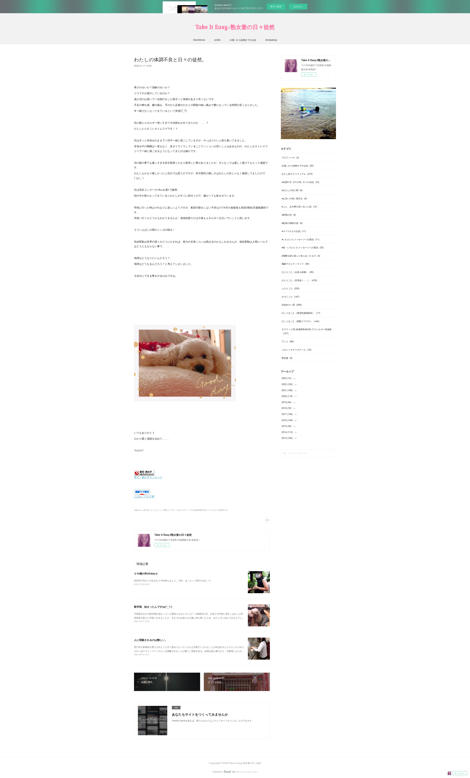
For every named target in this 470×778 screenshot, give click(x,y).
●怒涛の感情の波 (292, 222)
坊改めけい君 (292, 304)
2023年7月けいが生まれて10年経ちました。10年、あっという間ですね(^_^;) (172, 580)
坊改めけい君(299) (141, 510)
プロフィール (290, 157)
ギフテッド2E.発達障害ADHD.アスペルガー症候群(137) (205, 510)
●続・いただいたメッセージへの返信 (303, 247)
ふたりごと (290, 288)
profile (217, 39)
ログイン (298, 6)
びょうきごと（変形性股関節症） (301, 312)
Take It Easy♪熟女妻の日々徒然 (235, 27)
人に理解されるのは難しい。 (150, 640)
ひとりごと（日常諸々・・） (299, 280)
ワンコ (288, 341)
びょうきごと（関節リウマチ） (300, 321)
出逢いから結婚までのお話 (243, 39)
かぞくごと (290, 296)
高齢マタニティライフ (295, 263)
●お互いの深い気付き (294, 198)
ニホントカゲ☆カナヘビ (296, 349)
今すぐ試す (276, 6)
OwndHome (199, 39)
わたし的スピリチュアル (297, 173)
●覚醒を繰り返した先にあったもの (301, 255)
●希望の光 (289, 214)
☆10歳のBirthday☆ (146, 573)
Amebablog (271, 39)
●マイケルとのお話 (294, 231)
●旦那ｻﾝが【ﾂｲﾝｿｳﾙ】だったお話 (300, 182)
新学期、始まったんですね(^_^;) (153, 606)
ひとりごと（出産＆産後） (298, 271)
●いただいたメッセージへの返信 (300, 239)
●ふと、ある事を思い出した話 (299, 206)
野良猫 (287, 357)
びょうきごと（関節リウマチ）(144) (166, 510)
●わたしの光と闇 (292, 190)
